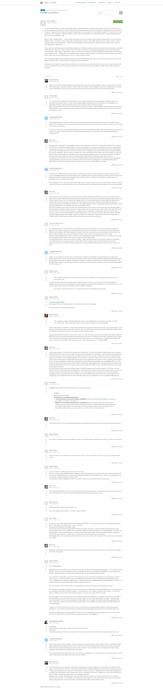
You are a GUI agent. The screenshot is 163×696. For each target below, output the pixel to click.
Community (48, 10)
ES (119, 2)
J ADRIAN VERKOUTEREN (55, 117)
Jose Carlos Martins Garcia (56, 223)
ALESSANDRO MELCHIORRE (56, 621)
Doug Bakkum (52, 382)
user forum (107, 131)
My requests (92, 2)
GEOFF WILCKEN (51, 21)
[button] (42, 28)
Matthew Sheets (53, 271)
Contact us (102, 2)
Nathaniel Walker (53, 297)
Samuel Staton (53, 450)
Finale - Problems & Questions (60, 10)
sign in (46, 687)
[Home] (48, 2)
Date (121, 76)
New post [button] (119, 21)
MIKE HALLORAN (53, 314)
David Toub (52, 140)
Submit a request (81, 2)
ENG (116, 2)
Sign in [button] (110, 2)
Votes (117, 76)
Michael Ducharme (54, 79)
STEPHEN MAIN (53, 96)
